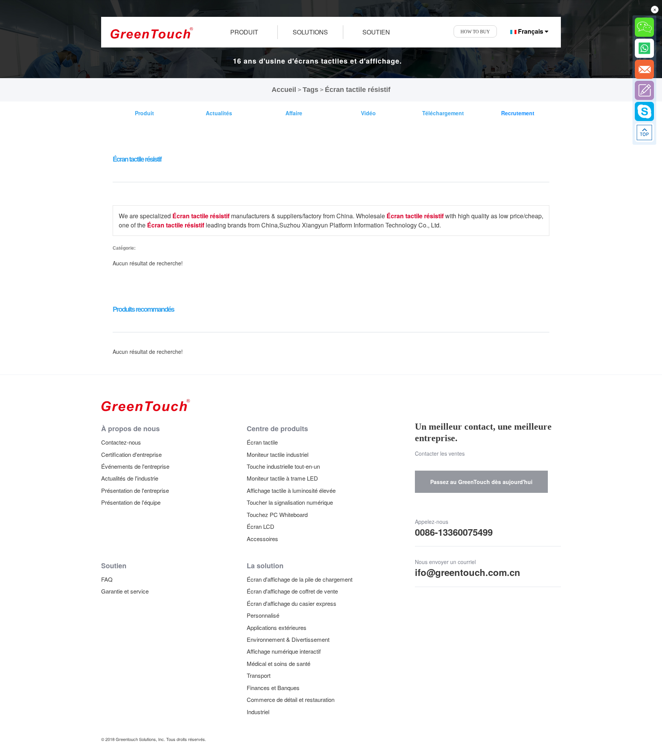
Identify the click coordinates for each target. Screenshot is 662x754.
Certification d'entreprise (131, 454)
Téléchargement (443, 113)
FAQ (107, 579)
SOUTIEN (376, 32)
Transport (258, 675)
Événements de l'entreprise (135, 466)
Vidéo (368, 113)
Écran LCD (260, 526)
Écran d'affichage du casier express (291, 603)
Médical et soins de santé (278, 663)
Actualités (219, 113)
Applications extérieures (276, 627)
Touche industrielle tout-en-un (283, 466)
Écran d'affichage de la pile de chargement (299, 579)
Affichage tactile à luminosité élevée (291, 490)
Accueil (284, 89)
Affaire (293, 113)
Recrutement (517, 113)
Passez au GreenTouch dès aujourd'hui (481, 482)
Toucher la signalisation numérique (290, 502)
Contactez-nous (121, 442)
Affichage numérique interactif (284, 651)
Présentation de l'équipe (131, 502)
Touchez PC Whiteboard (277, 514)
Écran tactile (262, 442)
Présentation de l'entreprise (135, 490)
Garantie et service (125, 591)
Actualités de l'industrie (129, 478)
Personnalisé (263, 615)
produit (244, 32)
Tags (310, 89)
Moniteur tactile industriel (277, 454)
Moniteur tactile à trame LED (282, 478)
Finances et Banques (273, 688)
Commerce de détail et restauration (290, 699)
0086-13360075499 (454, 531)
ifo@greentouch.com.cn (467, 572)
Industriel (258, 712)
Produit (144, 113)
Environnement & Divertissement (288, 639)
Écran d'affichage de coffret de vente (292, 591)
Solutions (310, 32)
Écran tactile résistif (357, 89)
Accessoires (262, 539)
